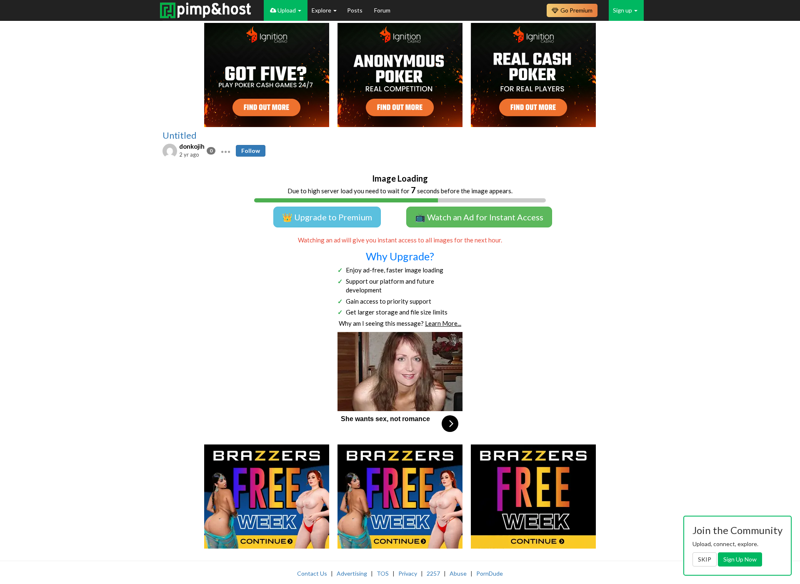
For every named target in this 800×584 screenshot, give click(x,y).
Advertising (352, 573)
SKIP (704, 559)
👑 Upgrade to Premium (327, 217)
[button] (226, 151)
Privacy (407, 573)
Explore (322, 10)
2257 (433, 573)
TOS (383, 573)
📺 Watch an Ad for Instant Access (479, 217)
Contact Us (312, 573)
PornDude (489, 573)
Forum (382, 10)
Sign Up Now (740, 559)
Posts (355, 10)
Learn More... (443, 323)
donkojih (192, 146)
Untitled (179, 135)
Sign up (623, 10)
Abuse (458, 573)
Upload (286, 10)
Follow (250, 150)
